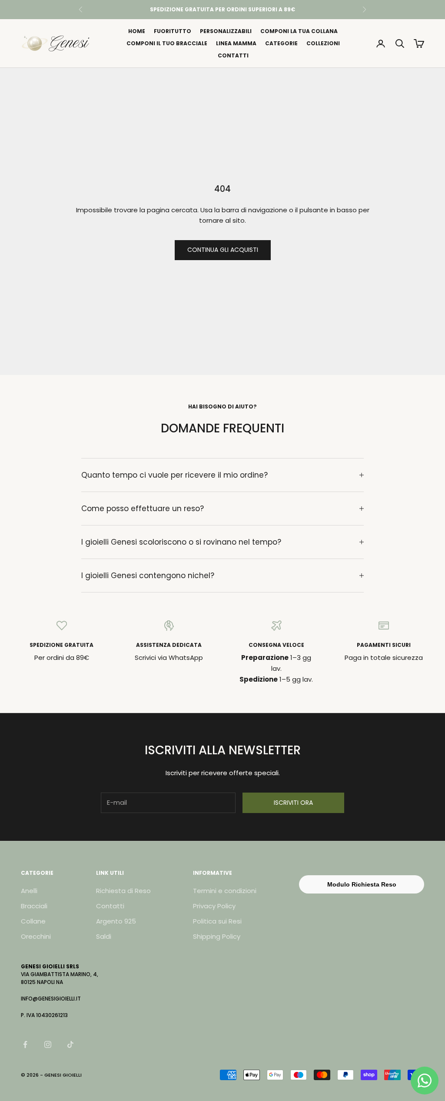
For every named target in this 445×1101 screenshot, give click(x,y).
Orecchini (36, 936)
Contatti (233, 55)
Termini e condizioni (224, 890)
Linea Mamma (236, 43)
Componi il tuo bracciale (166, 43)
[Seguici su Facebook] (25, 1044)
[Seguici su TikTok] (70, 1044)
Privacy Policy (214, 905)
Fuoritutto (172, 31)
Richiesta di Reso (123, 890)
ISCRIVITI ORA (293, 802)
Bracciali (34, 905)
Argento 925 (116, 921)
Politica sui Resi (217, 921)
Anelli (29, 890)
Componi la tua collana (299, 31)
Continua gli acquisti (222, 249)
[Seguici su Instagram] (47, 1044)
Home (136, 31)
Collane (33, 921)
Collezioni (323, 43)
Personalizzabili (226, 31)
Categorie (281, 43)
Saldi (103, 936)
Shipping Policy (216, 936)
